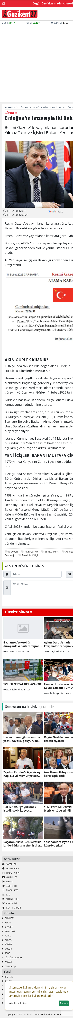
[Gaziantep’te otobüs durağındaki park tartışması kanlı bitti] (23, 628)
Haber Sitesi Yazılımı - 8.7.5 (54, 1014)
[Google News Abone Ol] (55, 211)
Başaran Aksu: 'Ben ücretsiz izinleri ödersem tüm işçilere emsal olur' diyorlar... (22, 843)
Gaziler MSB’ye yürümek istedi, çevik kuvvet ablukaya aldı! (19, 808)
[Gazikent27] (20, 14)
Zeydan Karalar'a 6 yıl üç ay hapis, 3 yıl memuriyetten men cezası (21, 774)
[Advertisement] (36, 63)
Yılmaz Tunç (52, 551)
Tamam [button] (64, 1003)
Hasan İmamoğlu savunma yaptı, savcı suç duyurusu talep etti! (21, 739)
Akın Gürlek (31, 551)
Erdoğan (13, 551)
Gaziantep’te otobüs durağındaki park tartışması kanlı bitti (22, 644)
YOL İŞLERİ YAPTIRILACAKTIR (22, 684)
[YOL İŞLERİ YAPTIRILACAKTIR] (23, 670)
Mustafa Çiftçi (30, 555)
